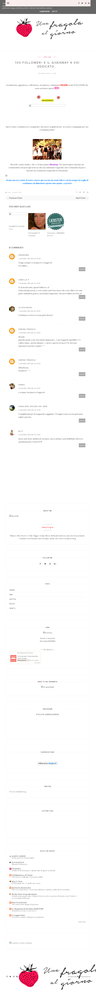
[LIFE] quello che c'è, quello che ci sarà (26, 883)
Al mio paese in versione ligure (23, 858)
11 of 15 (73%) (34, 660)
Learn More (45, 11)
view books (37, 662)
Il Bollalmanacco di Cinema (22, 875)
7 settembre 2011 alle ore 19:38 (29, 258)
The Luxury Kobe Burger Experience (25, 904)
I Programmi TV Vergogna (34, 234)
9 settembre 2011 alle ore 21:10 (29, 435)
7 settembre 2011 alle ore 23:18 (29, 363)
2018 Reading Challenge (25, 653)
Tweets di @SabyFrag (17, 792)
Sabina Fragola (46, 73)
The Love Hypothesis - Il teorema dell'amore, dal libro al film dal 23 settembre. (41, 890)
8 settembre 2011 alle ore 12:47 (29, 388)
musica (12, 604)
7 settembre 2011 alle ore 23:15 (29, 311)
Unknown (23, 255)
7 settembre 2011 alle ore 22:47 (29, 283)
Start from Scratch (19, 902)
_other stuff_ (47, 57)
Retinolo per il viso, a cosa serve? (24, 911)
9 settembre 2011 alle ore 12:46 (29, 410)
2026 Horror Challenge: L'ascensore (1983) (27, 877)
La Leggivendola (18, 915)
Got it (54, 11)
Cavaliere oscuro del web (32, 406)
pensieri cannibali (18, 856)
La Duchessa (25, 307)
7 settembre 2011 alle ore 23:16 (29, 333)
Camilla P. (24, 280)
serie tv (12, 608)
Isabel (21, 385)
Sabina (19, 656)
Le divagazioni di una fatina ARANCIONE (27, 909)
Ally (20, 431)
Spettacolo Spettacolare (21, 888)
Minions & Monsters (19, 864)
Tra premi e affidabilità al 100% (56, 234)
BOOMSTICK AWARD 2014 (16, 227)
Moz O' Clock (17, 881)
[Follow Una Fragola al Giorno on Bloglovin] (47, 764)
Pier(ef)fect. (16, 869)
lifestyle (12, 599)
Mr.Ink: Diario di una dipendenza (24, 894)
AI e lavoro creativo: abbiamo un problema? (28, 917)
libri (11, 594)
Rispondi (82, 269)
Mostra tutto (82, 922)
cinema (12, 590)
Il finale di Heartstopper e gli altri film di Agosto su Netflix (33, 871)
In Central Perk (18, 862)
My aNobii (48, 650)
